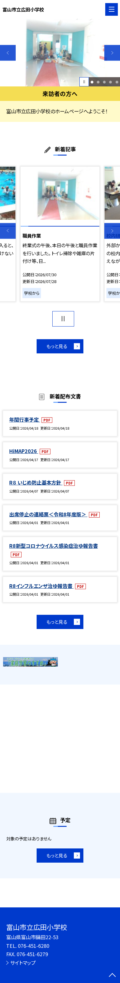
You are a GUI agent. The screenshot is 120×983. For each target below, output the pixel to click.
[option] (60, 52)
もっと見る (56, 346)
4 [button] (110, 81)
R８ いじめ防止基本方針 (35, 482)
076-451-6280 (33, 945)
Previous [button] (8, 53)
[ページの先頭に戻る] (112, 975)
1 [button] (92, 81)
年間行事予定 (24, 419)
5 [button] (116, 81)
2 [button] (98, 81)
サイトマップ (23, 962)
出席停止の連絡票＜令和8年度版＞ (48, 514)
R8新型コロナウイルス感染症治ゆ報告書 (53, 545)
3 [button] (104, 81)
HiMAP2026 (23, 451)
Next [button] (112, 53)
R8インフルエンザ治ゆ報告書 (41, 585)
